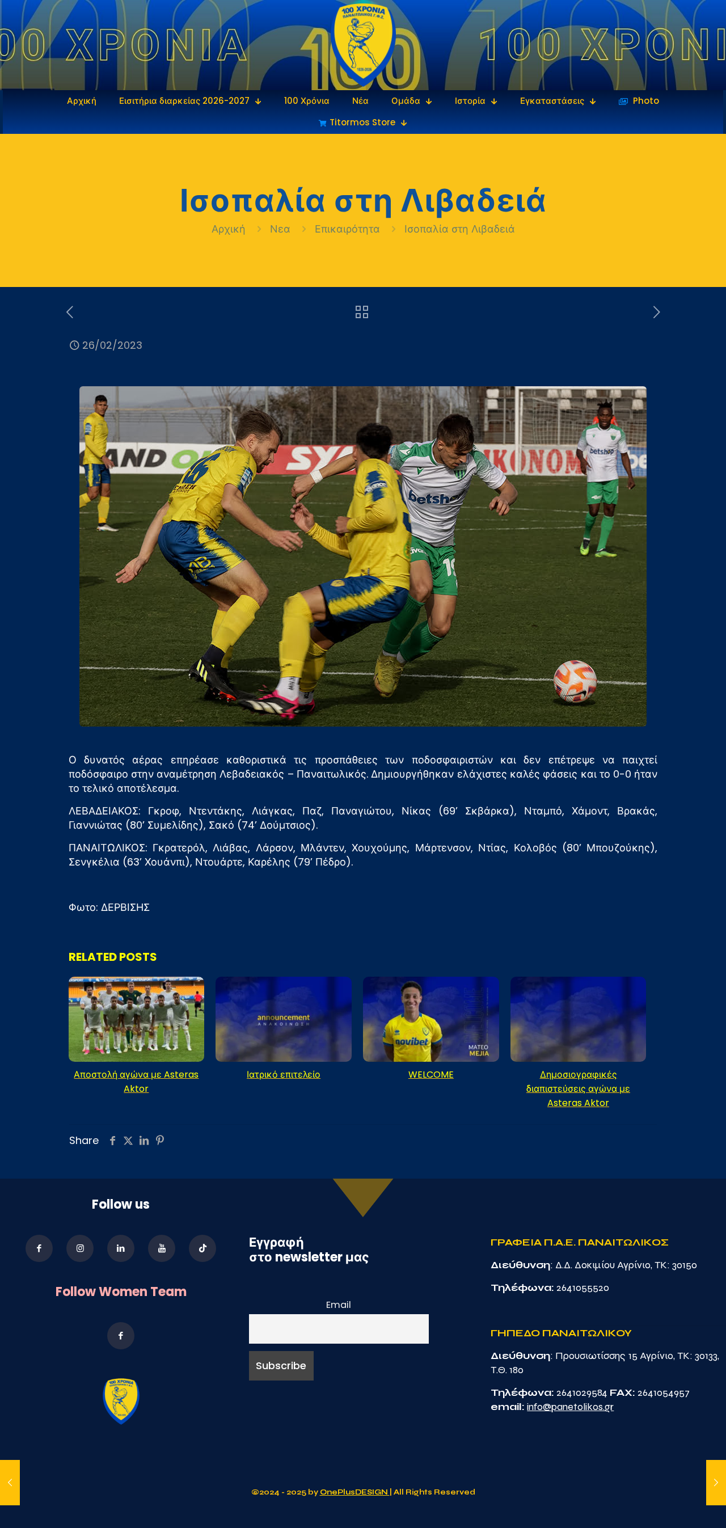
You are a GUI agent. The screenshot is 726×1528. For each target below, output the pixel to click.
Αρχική (230, 229)
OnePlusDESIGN (355, 1492)
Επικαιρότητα (347, 229)
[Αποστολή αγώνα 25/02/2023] (10, 1482)
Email (338, 1304)
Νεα (280, 229)
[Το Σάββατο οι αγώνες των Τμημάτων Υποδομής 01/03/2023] (716, 1482)
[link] (363, 45)
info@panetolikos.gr (570, 1406)
